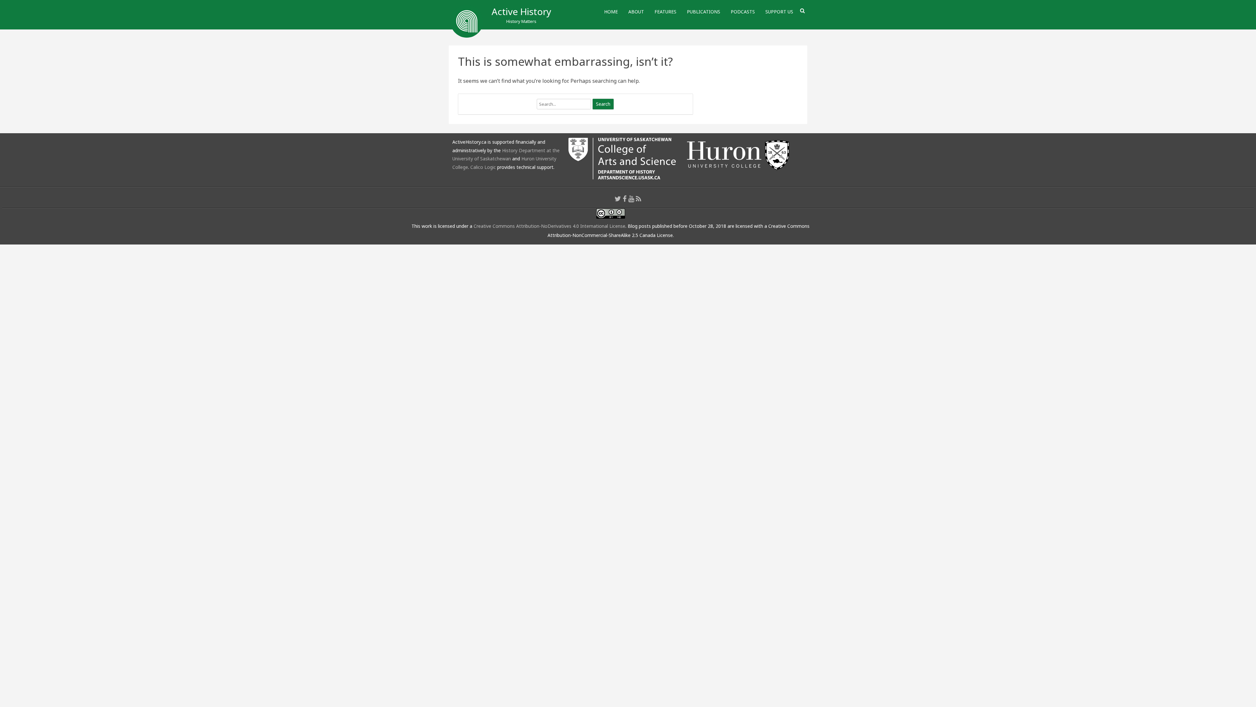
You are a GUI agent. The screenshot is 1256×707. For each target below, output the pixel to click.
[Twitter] (618, 198)
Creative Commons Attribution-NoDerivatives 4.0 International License (549, 226)
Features (665, 12)
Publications (703, 12)
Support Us (779, 12)
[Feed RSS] (638, 198)
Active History (521, 11)
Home (611, 12)
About (636, 12)
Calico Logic (483, 167)
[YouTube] (631, 198)
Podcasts (743, 12)
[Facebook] (625, 198)
